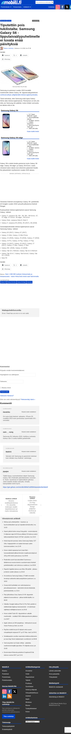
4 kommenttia (36, 20)
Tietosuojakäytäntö (8, 726)
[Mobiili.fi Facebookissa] (62, 7)
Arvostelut (29, 671)
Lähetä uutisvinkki (55, 671)
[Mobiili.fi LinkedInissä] (4, 696)
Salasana (3, 381)
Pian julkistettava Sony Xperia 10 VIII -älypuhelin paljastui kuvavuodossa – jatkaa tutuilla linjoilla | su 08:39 (19, 597)
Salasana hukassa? (7, 396)
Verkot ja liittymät (31, 689)
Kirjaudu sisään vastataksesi (29, 411)
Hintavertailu (17, 7)
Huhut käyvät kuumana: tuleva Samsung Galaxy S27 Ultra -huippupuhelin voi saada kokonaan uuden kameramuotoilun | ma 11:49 (20, 543)
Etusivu (4, 671)
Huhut (27, 711)
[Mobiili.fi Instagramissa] (57, 7)
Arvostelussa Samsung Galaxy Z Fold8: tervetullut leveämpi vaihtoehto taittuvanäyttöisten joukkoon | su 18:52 (20, 578)
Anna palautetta (54, 674)
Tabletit (28, 680)
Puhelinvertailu (7, 680)
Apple (27, 699)
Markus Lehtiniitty (8, 48)
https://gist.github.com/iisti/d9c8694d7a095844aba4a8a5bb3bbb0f (25, 487)
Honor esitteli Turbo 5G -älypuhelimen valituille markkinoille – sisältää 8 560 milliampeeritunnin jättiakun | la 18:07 (20, 616)
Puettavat (29, 683)
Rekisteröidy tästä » (28, 399)
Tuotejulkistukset (31, 708)
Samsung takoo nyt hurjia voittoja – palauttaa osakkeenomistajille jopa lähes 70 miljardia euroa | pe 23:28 (20, 645)
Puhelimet (5, 674)
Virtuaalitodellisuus (32, 693)
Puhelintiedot (5, 7)
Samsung (29, 282)
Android (9, 20)
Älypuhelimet (3, 20)
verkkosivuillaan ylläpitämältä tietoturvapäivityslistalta (18, 95)
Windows (29, 702)
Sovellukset (29, 686)
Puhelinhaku (6, 677)
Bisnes (28, 705)
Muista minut (6, 388)
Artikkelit (26, 7)
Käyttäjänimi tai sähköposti (9, 375)
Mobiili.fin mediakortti (56, 687)
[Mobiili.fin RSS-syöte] (9, 696)
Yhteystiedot (53, 677)
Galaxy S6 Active (11, 282)
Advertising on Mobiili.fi (56, 697)
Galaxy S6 (3, 282)
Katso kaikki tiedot (33, 131)
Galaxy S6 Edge (21, 282)
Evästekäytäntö (7, 729)
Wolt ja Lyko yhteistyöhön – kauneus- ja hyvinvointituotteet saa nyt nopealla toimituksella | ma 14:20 (20, 524)
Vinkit (27, 674)
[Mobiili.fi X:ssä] (67, 7)
